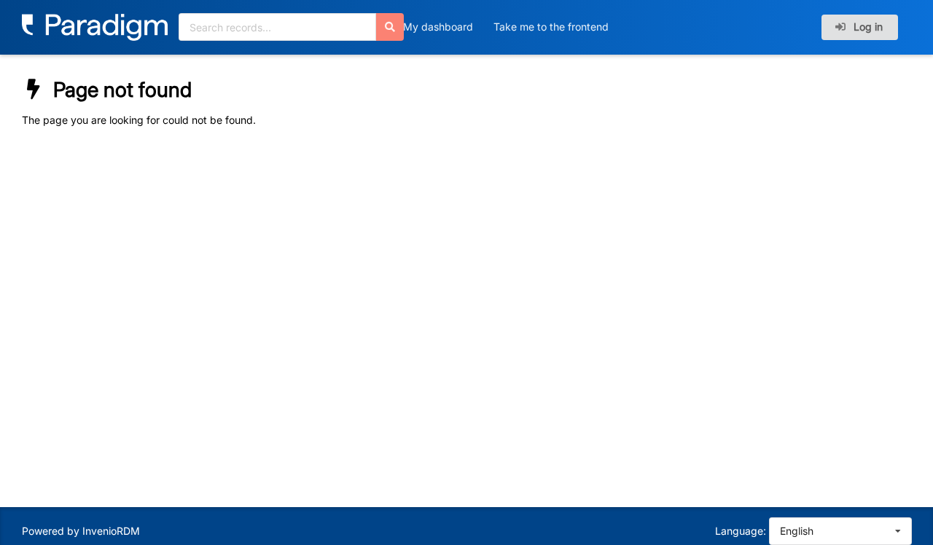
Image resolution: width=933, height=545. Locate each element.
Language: (740, 531)
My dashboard (438, 26)
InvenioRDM (111, 531)
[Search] (390, 27)
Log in (867, 26)
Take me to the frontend (551, 26)
